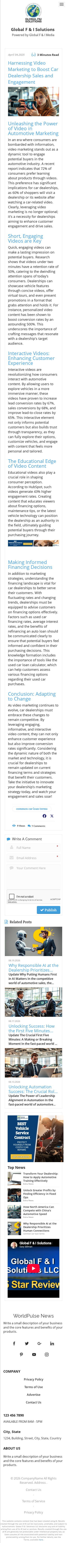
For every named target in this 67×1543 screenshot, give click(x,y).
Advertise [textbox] (33, 1394)
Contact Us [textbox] (33, 1402)
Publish (50, 910)
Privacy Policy (33, 1512)
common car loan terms (31, 809)
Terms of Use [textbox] (33, 1387)
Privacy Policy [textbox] (33, 1379)
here (41, 1539)
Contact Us (33, 1490)
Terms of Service (33, 1501)
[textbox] (33, 32)
